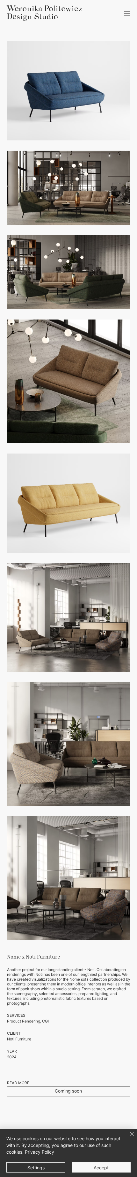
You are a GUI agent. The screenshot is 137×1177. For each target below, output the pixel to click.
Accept (101, 1167)
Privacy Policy (39, 1152)
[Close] (128, 1137)
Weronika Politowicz (45, 9)
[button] (68, 1091)
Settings (36, 1167)
